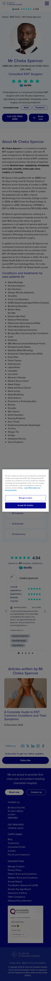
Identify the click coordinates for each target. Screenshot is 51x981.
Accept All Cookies (25, 505)
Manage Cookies (25, 498)
